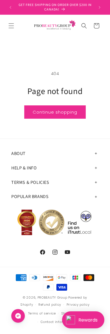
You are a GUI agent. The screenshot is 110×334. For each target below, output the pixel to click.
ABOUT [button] (18, 153)
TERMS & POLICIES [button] (30, 182)
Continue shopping (55, 112)
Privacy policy (78, 304)
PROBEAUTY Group (52, 297)
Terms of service (42, 313)
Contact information (57, 322)
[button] (11, 26)
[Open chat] (18, 316)
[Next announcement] (99, 7)
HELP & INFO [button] (24, 168)
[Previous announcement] (10, 7)
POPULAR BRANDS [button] (30, 196)
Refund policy (49, 304)
